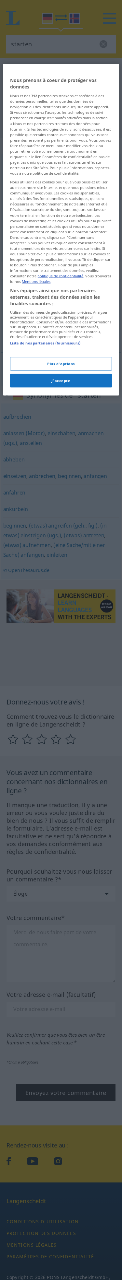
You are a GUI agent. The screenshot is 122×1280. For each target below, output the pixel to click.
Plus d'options (61, 363)
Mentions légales (36, 281)
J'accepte (60, 380)
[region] (61, 230)
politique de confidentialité (60, 275)
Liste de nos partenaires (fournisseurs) (45, 343)
